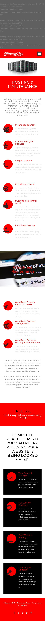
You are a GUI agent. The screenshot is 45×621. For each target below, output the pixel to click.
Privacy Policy (31, 603)
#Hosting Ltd (20, 603)
